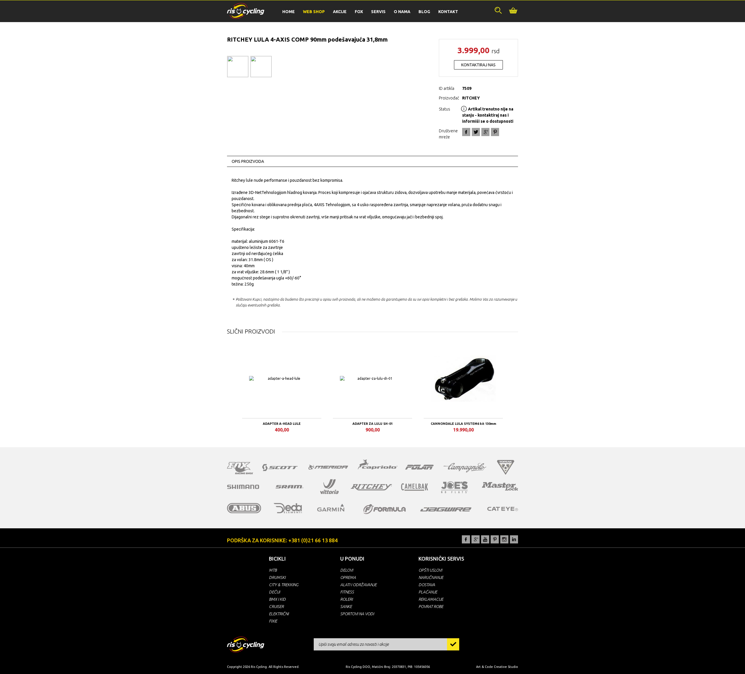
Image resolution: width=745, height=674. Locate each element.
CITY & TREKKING (283, 584)
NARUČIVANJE (430, 577)
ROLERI (346, 599)
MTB (273, 570)
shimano (243, 486)
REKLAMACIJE (430, 599)
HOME (288, 11)
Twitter (476, 132)
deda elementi (287, 508)
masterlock (500, 486)
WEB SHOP (314, 11)
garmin (331, 508)
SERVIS (378, 11)
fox (240, 468)
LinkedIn (514, 539)
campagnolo (465, 468)
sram (289, 487)
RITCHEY (471, 98)
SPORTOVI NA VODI (357, 613)
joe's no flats (454, 487)
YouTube (485, 539)
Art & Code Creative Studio (497, 666)
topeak (506, 467)
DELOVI (346, 570)
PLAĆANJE (427, 592)
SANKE (346, 606)
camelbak (414, 487)
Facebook (466, 132)
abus (244, 508)
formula (384, 509)
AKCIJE (340, 11)
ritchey (371, 487)
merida (328, 467)
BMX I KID (277, 599)
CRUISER (276, 606)
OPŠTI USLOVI (430, 570)
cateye (502, 509)
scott (280, 467)
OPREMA (348, 577)
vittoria (329, 487)
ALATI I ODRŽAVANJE (358, 584)
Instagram (504, 539)
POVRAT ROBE (430, 606)
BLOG (424, 11)
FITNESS (347, 592)
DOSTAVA (426, 584)
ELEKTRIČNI (279, 613)
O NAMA (402, 11)
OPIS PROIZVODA (248, 161)
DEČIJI (274, 592)
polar (419, 467)
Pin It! (495, 132)
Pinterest (495, 539)
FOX (359, 11)
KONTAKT (448, 11)
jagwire (446, 509)
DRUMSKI (277, 577)
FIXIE (273, 621)
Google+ (485, 132)
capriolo (377, 465)
